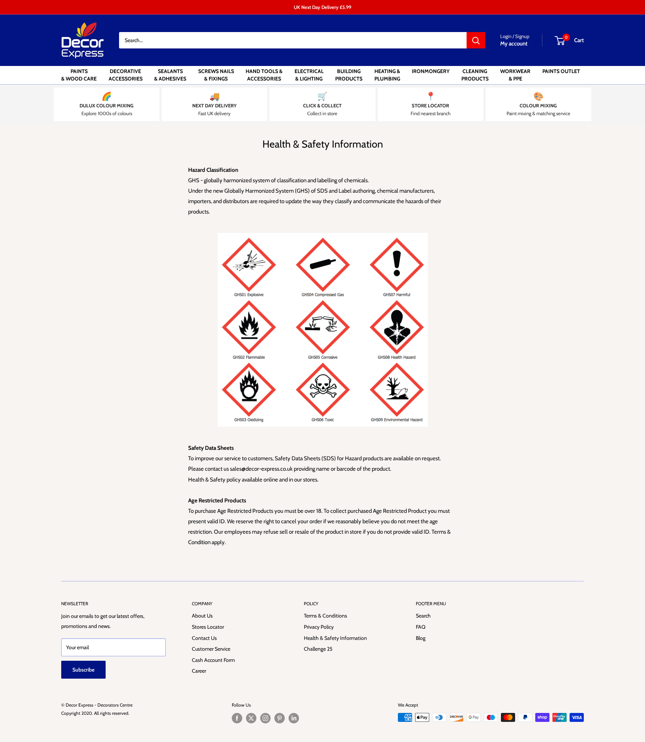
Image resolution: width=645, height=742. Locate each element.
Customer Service (211, 648)
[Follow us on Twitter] (251, 718)
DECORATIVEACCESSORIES (126, 75)
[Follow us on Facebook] (237, 718)
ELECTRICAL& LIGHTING (309, 75)
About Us (202, 615)
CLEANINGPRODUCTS (475, 75)
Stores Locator (208, 626)
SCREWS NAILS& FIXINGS (216, 75)
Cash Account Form (213, 660)
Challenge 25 (318, 648)
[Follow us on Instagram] (265, 718)
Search (423, 615)
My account (513, 43)
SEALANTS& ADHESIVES (170, 75)
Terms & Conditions (325, 615)
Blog (421, 638)
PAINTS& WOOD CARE (79, 75)
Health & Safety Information (335, 638)
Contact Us (204, 638)
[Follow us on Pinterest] (279, 718)
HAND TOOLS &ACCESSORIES (264, 75)
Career (199, 670)
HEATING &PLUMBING (387, 75)
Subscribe (83, 669)
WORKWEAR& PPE (515, 75)
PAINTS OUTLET (561, 71)
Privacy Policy (319, 626)
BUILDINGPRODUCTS (348, 75)
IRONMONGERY (430, 71)
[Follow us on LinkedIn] (294, 718)
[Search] (476, 40)
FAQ (421, 626)
